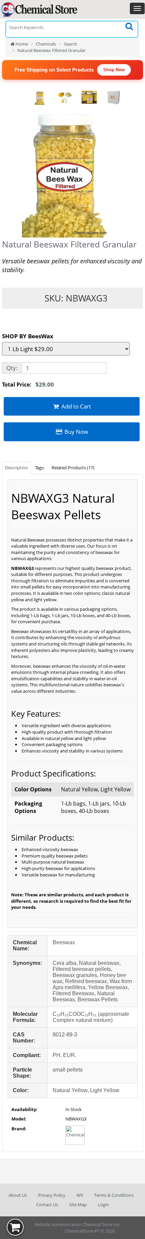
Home (21, 44)
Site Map (78, 1205)
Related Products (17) (73, 468)
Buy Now (75, 432)
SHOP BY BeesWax (27, 336)
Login (103, 1205)
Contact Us (47, 1205)
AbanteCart (133, 1224)
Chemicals (46, 44)
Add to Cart (75, 406)
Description (16, 468)
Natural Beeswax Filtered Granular (51, 50)
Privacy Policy (51, 1195)
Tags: (40, 468)
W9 (80, 1195)
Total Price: (28, 384)
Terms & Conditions (114, 1195)
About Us (17, 1195)
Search (70, 44)
